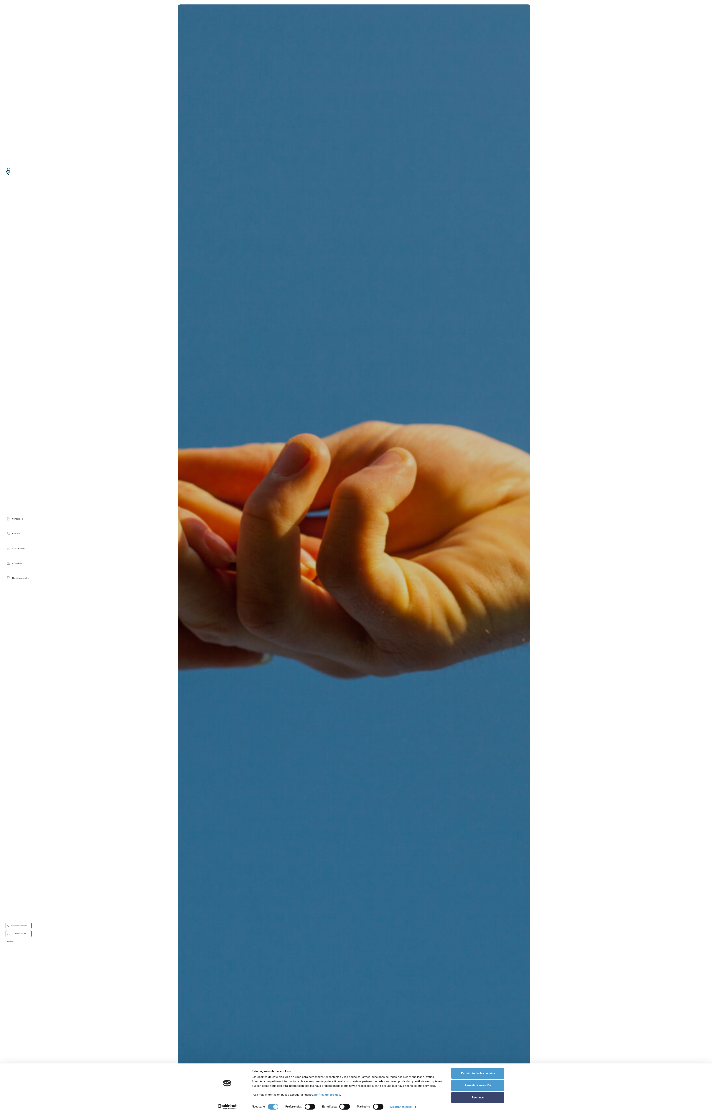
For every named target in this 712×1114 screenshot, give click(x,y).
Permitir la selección (478, 1085)
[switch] (310, 1107)
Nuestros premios (20, 578)
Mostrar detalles (401, 1106)
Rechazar (478, 1097)
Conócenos (17, 518)
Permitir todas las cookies (478, 1073)
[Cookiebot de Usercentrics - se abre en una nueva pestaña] (227, 1107)
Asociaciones (18, 548)
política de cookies (327, 1094)
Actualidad (17, 563)
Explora (16, 533)
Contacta (9, 941)
